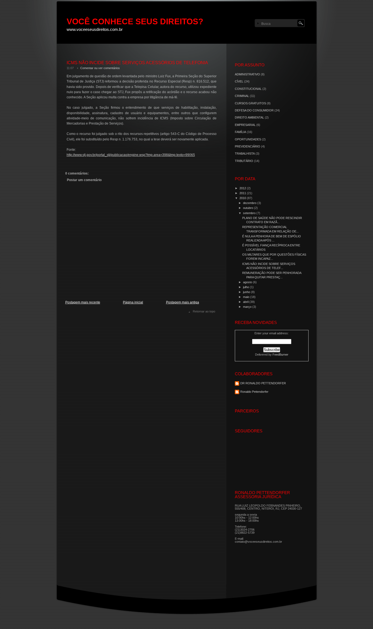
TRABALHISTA (245, 153)
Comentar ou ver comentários (100, 68)
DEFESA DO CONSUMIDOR (254, 110)
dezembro (250, 203)
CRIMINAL (242, 96)
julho (246, 287)
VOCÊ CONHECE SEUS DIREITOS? (135, 21)
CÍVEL (239, 81)
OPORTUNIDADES (248, 139)
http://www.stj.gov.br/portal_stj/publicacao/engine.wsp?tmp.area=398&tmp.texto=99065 (131, 155)
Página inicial (133, 302)
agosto (248, 282)
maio (246, 297)
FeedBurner (280, 354)
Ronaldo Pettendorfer (254, 391)
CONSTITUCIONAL (248, 88)
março (247, 306)
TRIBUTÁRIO (244, 161)
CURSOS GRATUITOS (250, 103)
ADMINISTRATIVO (247, 74)
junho (247, 292)
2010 (243, 198)
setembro (249, 213)
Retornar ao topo (204, 311)
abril (246, 301)
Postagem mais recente (82, 302)
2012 (243, 188)
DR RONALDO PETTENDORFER (263, 383)
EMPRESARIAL (245, 124)
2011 (243, 193)
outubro (248, 207)
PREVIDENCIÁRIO (247, 146)
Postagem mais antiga (182, 302)
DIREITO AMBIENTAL (249, 117)
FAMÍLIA (240, 132)
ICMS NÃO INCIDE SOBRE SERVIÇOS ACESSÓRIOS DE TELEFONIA (137, 62)
